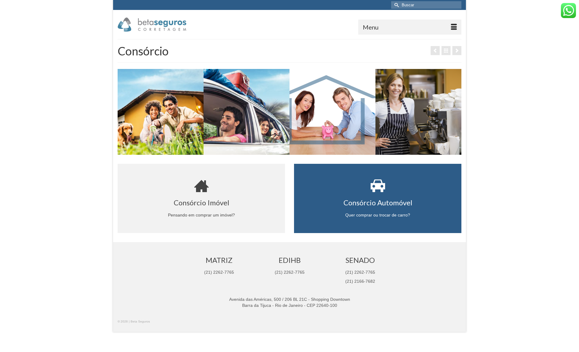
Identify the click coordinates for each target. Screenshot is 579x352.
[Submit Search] (395, 5)
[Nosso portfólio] (446, 50)
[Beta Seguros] (172, 24)
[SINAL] (456, 50)
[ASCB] (435, 50)
